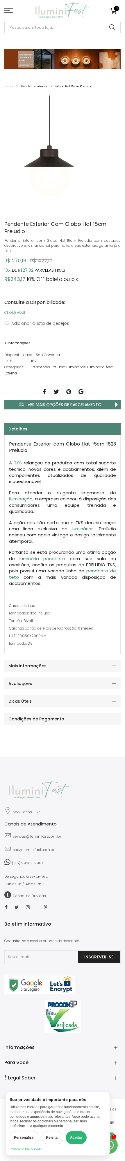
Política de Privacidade (26, 1149)
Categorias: (14, 367)
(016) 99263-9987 (27, 863)
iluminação (21, 499)
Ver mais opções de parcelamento (63, 405)
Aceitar (76, 1137)
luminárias (83, 529)
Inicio (8, 86)
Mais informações (27, 666)
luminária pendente (42, 559)
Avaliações (20, 683)
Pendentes (41, 367)
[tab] (62, 429)
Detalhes (17, 429)
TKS (18, 463)
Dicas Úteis (20, 701)
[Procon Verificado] (62, 1016)
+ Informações (17, 342)
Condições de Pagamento (36, 719)
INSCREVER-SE (98, 957)
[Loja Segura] (39, 992)
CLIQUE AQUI (14, 312)
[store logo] (62, 10)
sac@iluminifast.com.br (33, 849)
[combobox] (62, 27)
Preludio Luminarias (68, 367)
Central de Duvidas (29, 895)
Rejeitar (52, 1137)
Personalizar (24, 1137)
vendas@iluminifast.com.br (37, 836)
